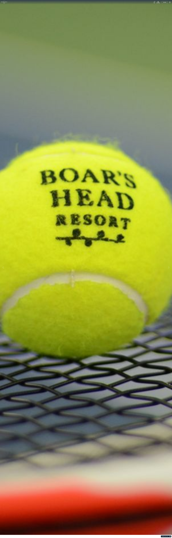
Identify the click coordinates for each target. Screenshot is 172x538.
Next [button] (168, 267)
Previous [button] (3, 267)
